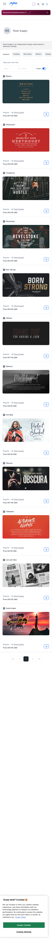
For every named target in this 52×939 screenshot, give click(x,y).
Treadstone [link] (10, 173)
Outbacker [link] (10, 512)
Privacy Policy (20, 917)
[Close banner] (47, 12)
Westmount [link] (10, 125)
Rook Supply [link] (19, 113)
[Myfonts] (13, 5)
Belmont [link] (9, 366)
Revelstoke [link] (10, 221)
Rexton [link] (8, 76)
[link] (42, 4)
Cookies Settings (23, 932)
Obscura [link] (9, 463)
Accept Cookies (24, 925)
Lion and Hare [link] (11, 560)
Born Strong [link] (10, 270)
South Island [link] (11, 608)
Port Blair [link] (9, 415)
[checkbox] (44, 69)
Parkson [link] (9, 318)
